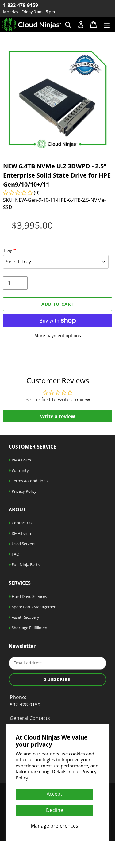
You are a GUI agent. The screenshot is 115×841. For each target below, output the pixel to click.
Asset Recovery (25, 617)
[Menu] (106, 24)
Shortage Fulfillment (30, 627)
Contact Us (21, 523)
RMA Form (21, 460)
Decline (54, 810)
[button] (18, 192)
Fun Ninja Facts (25, 564)
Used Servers (23, 543)
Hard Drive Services (29, 596)
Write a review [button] (57, 416)
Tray (7, 250)
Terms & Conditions (29, 481)
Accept (54, 793)
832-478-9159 (25, 704)
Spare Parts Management (34, 607)
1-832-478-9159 (20, 5)
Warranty (20, 470)
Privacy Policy (23, 491)
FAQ (15, 554)
